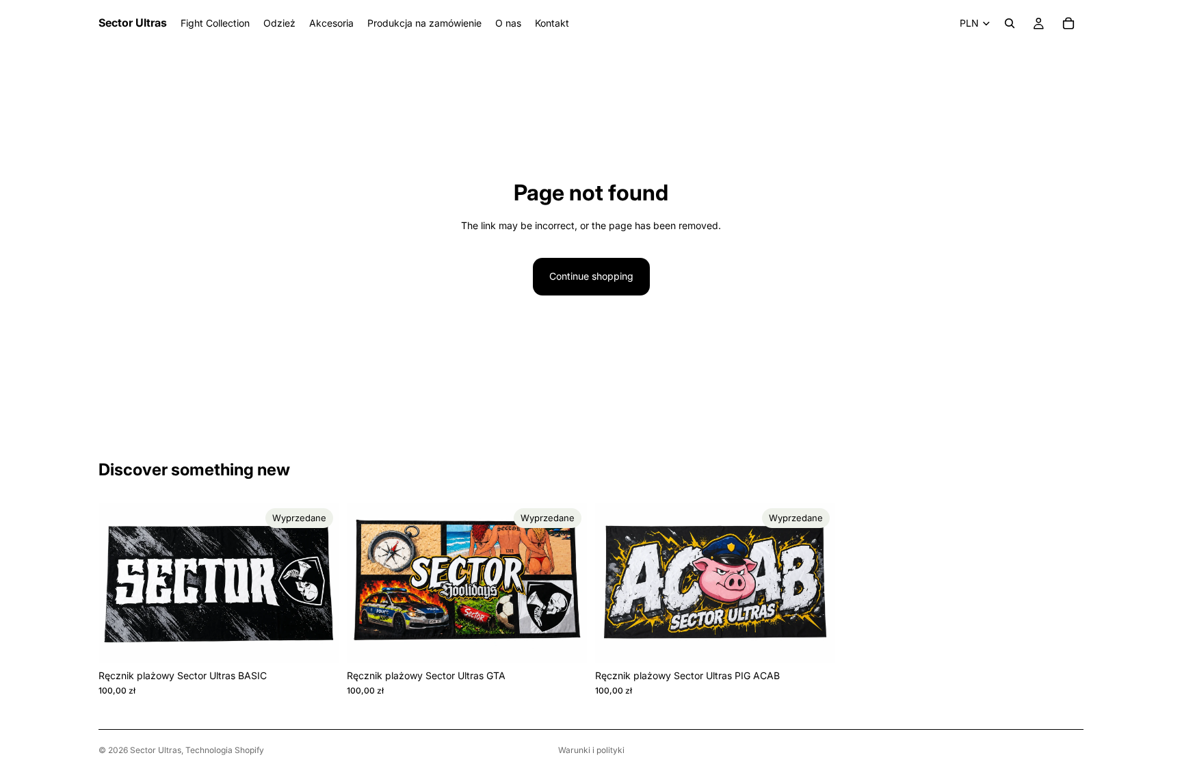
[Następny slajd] (318, 583)
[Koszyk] (1068, 23)
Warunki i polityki (591, 750)
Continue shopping (591, 276)
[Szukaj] (1010, 23)
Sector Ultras (155, 750)
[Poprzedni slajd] (119, 583)
